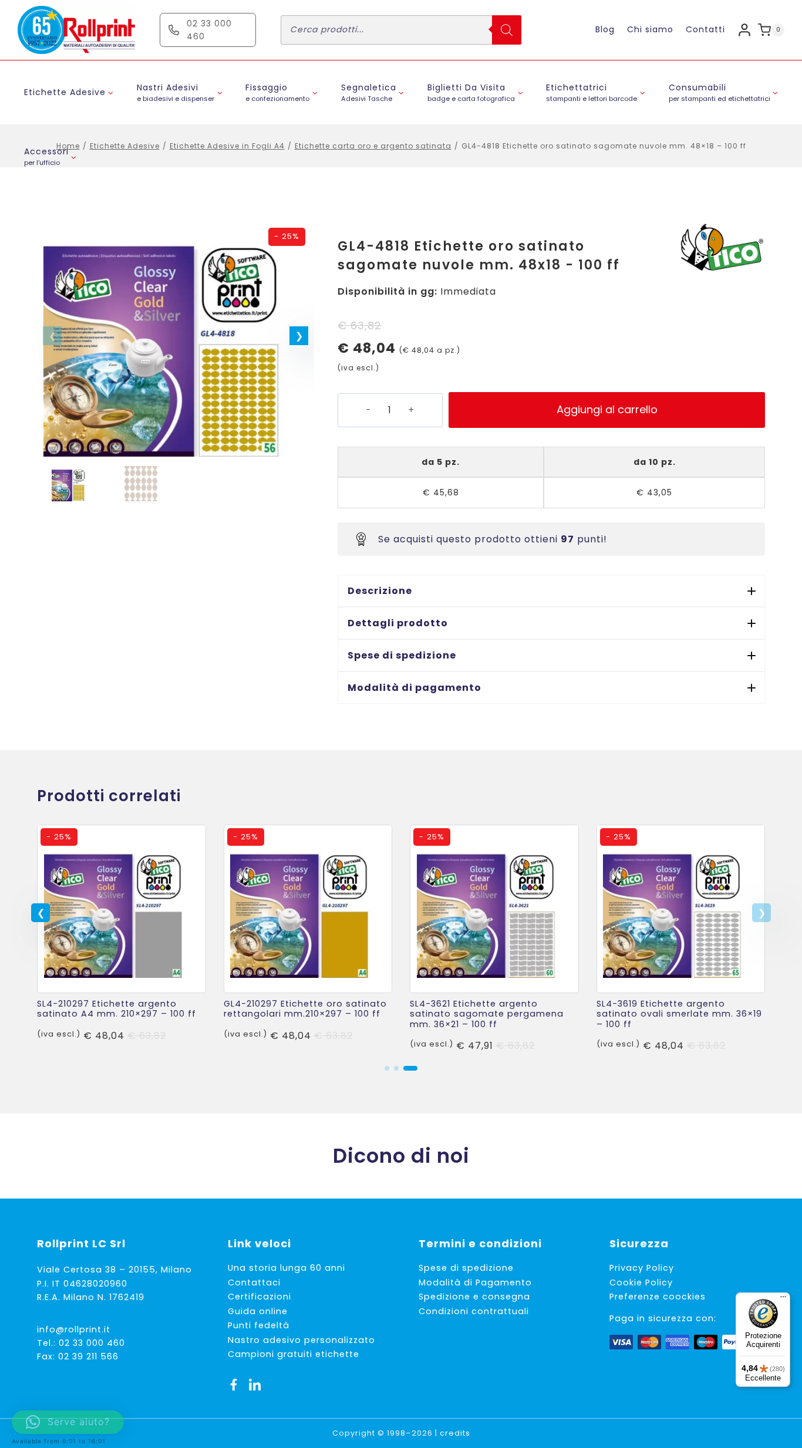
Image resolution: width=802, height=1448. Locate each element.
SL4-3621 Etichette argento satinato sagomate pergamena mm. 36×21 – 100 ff (487, 1014)
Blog (605, 29)
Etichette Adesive (125, 146)
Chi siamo (650, 29)
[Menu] (783, 1299)
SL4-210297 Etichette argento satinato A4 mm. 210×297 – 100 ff (116, 1009)
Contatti (705, 29)
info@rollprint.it (73, 1329)
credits (455, 1433)
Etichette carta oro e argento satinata (373, 146)
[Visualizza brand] (721, 248)
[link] (121, 939)
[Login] (744, 29)
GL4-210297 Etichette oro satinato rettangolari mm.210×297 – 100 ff (305, 1009)
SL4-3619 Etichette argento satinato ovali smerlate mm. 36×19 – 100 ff (679, 1014)
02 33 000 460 (92, 1343)
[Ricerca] (506, 30)
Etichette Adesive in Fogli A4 (227, 146)
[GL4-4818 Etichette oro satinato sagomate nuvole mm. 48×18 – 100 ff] (175, 339)
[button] (298, 335)
